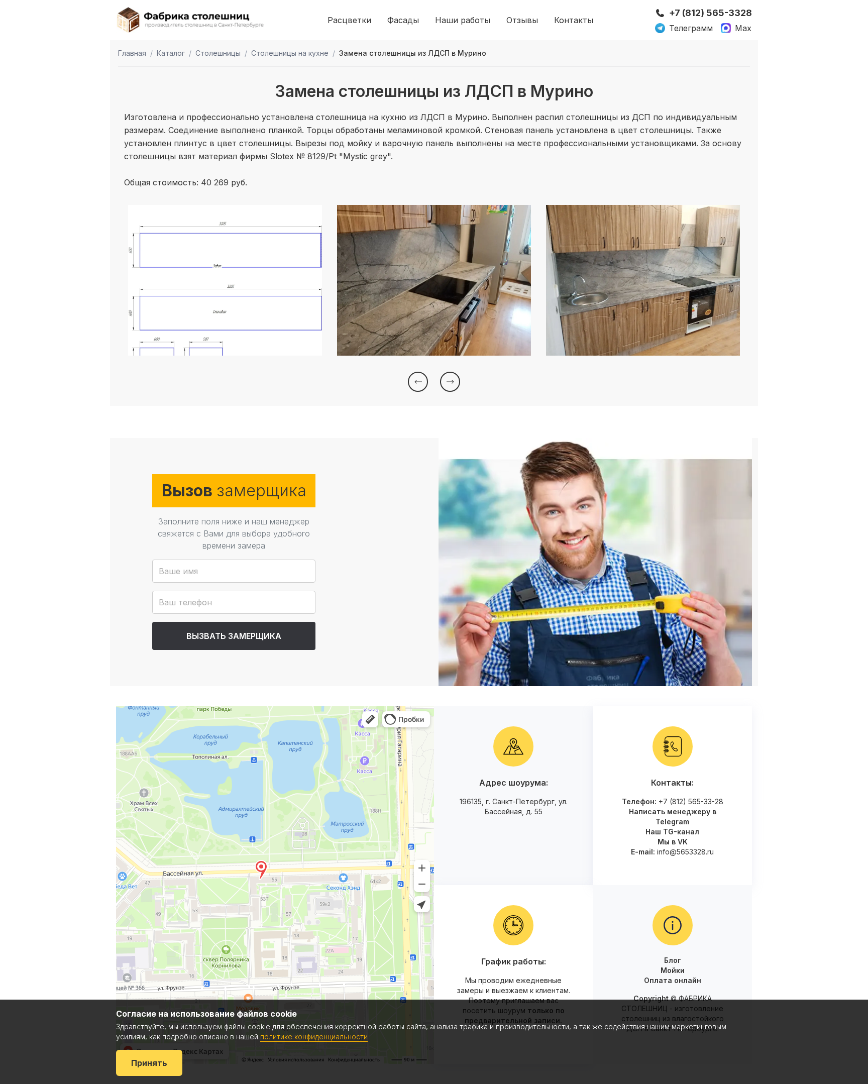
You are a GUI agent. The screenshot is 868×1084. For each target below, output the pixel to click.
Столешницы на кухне (290, 53)
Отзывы (522, 20)
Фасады (403, 20)
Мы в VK (673, 841)
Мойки (673, 970)
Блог (672, 960)
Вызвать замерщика (233, 636)
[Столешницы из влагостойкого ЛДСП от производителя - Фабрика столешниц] (191, 20)
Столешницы (218, 53)
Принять (149, 1063)
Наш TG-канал (672, 831)
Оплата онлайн (672, 980)
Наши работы (462, 20)
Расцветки (349, 20)
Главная (132, 53)
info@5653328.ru (685, 851)
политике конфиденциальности (314, 1036)
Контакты (573, 20)
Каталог (171, 53)
